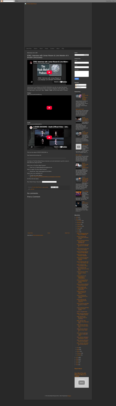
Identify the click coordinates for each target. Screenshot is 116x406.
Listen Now (28, 48)
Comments (78, 87)
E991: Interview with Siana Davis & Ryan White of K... (82, 344)
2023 (77, 217)
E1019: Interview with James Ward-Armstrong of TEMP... (82, 237)
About (58, 48)
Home (49, 233)
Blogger (69, 395)
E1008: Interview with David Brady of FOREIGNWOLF (81, 277)
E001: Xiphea (79, 154)
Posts (77, 84)
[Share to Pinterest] (57, 187)
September (79, 226)
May (78, 347)
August (78, 228)
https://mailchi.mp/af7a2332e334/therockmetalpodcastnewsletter (45, 176)
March (78, 351)
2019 (77, 359)
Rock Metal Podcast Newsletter (34, 181)
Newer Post (30, 233)
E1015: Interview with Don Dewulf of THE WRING (82, 252)
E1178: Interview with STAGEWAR (85, 132)
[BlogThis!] (53, 187)
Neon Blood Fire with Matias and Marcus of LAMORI (80, 375)
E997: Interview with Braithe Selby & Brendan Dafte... (83, 322)
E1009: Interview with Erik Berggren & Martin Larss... (82, 273)
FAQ (63, 48)
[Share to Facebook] (56, 187)
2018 (77, 361)
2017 (77, 362)
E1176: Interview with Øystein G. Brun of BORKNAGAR (85, 165)
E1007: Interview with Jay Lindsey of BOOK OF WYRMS (82, 281)
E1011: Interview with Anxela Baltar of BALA (82, 265)
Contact (52, 48)
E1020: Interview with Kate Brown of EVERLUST (82, 234)
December (79, 220)
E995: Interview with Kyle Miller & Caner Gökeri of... (82, 330)
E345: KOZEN (85, 191)
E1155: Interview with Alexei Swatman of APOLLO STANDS (85, 97)
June (78, 231)
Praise (46, 48)
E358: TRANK (85, 144)
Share (41, 48)
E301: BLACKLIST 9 (85, 202)
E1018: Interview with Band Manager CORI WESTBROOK (83, 241)
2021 (77, 219)
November (79, 222)
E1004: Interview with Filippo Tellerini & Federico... (81, 292)
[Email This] (51, 187)
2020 (77, 357)
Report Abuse (78, 368)
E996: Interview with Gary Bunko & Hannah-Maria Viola (82, 326)
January (79, 355)
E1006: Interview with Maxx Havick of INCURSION (83, 285)
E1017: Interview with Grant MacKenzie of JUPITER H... (83, 245)
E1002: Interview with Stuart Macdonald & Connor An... (82, 300)
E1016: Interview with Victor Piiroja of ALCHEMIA (83, 249)
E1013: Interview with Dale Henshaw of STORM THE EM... (82, 259)
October (79, 224)
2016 (77, 364)
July (78, 229)
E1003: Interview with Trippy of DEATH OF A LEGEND (82, 296)
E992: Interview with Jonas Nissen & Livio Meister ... (83, 341)
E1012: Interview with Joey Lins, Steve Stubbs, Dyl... (83, 262)
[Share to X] (54, 187)
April (78, 349)
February (79, 353)
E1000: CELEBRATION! (82, 311)
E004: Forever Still (80, 109)
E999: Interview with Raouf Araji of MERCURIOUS (82, 314)
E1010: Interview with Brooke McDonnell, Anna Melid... (83, 269)
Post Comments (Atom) (38, 235)
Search (35, 48)
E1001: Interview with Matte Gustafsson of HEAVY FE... (83, 304)
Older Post (67, 233)
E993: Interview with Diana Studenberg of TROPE (82, 338)
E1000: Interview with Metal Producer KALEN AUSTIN (83, 309)
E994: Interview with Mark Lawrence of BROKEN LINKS (82, 334)
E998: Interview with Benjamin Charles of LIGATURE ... (82, 317)
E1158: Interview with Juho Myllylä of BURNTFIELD (85, 119)
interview (32, 189)
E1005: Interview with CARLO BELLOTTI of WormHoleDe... (82, 288)
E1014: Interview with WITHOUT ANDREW (82, 255)
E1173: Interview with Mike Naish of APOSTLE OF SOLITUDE (85, 179)
